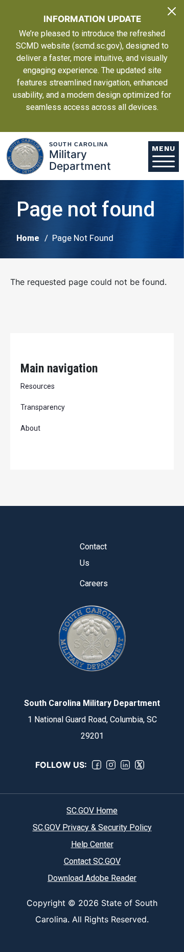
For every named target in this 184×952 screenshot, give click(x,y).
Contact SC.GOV (92, 861)
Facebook (96, 764)
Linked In (125, 764)
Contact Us (92, 555)
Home (27, 238)
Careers (92, 583)
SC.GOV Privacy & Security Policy (92, 827)
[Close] (172, 11)
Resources (37, 386)
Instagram (111, 764)
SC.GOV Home (92, 810)
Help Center (92, 844)
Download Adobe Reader (92, 878)
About (30, 428)
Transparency (42, 407)
